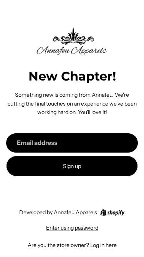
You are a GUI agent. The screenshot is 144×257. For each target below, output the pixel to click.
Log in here (103, 245)
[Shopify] (112, 212)
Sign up (72, 166)
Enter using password (72, 227)
